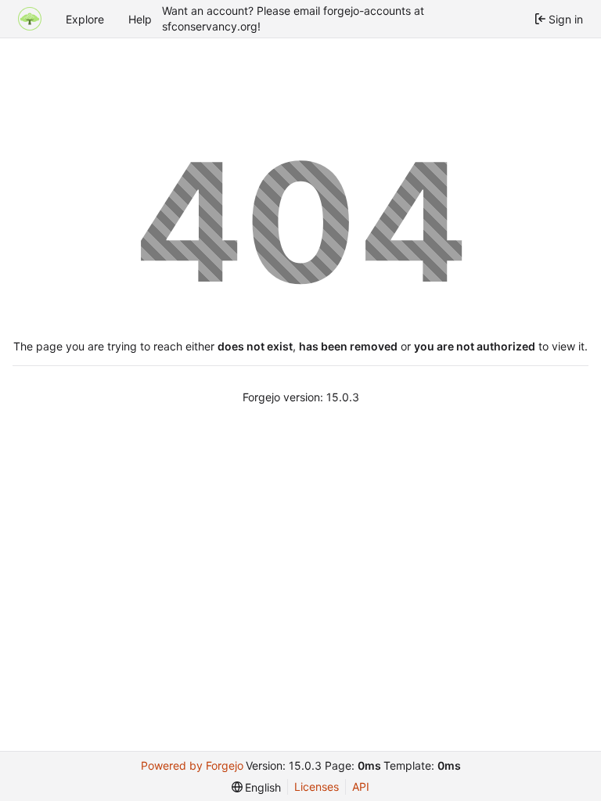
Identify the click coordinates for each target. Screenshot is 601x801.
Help (140, 19)
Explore (85, 19)
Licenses (316, 786)
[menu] (257, 787)
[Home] (30, 19)
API (360, 786)
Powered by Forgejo (192, 765)
